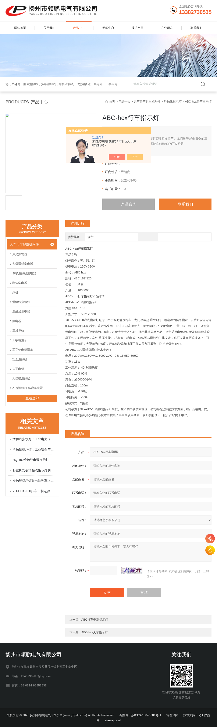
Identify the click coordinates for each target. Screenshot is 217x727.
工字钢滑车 (19, 340)
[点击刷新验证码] (131, 570)
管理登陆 (172, 715)
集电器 (16, 321)
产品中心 (79, 28)
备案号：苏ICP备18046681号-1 (140, 715)
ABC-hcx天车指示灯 (94, 632)
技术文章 (137, 28)
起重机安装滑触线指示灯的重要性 (34, 470)
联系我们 (196, 28)
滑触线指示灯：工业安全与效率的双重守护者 (34, 449)
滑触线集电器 (21, 311)
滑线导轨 (18, 330)
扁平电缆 (18, 369)
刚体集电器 (19, 283)
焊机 (15, 292)
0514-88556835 (210, 538)
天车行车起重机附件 (147, 101)
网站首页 (20, 28)
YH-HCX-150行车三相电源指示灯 (34, 491)
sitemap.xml (112, 720)
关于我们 (50, 28)
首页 (112, 101)
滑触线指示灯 (173, 101)
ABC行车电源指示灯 (94, 619)
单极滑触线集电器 (24, 273)
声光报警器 (19, 254)
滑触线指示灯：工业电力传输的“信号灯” (34, 439)
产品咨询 (128, 204)
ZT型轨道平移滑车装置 (27, 388)
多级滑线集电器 (22, 263)
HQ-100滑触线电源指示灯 (31, 460)
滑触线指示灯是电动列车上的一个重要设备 (34, 480)
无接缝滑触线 (21, 378)
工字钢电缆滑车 (22, 349)
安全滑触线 (19, 359)
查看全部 (32, 398)
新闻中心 (108, 28)
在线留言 (167, 28)
